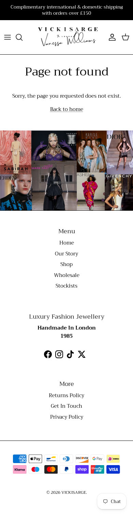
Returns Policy (66, 395)
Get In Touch (66, 406)
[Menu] (7, 37)
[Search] (22, 37)
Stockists (66, 285)
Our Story (66, 253)
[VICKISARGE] (66, 37)
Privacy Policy (66, 417)
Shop (66, 264)
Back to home (66, 109)
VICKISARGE (73, 492)
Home (66, 242)
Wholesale (66, 275)
